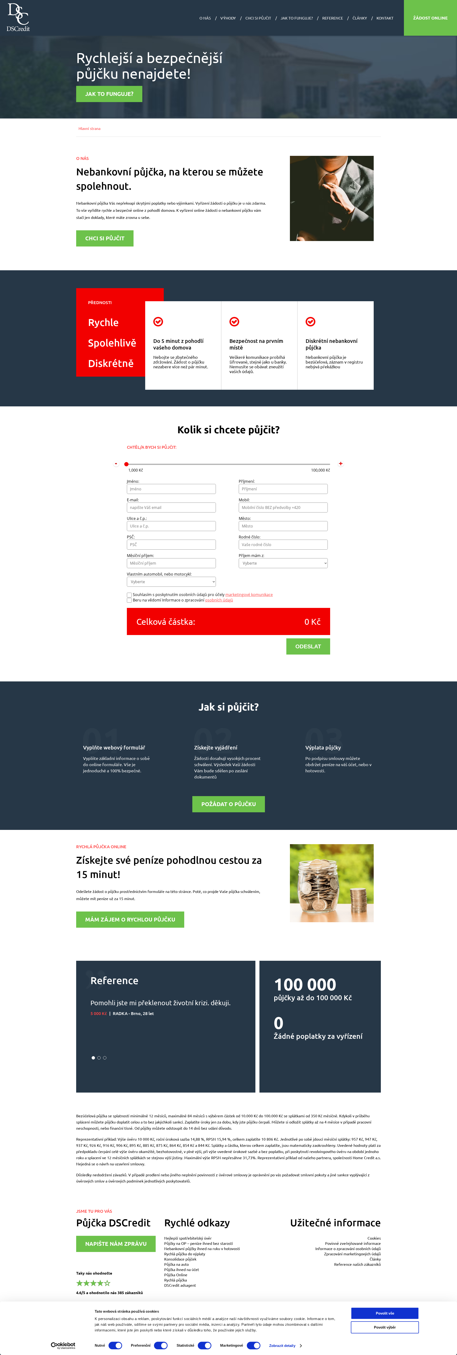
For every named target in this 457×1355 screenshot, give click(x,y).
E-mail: (133, 500)
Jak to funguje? (297, 18)
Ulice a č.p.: (137, 518)
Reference (332, 18)
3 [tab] (104, 1057)
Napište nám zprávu (116, 1243)
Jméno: (133, 481)
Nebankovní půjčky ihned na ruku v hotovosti (202, 1248)
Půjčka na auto (176, 1264)
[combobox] (171, 507)
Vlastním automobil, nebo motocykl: (159, 574)
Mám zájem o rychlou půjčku (130, 919)
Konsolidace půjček (180, 1258)
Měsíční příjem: (140, 555)
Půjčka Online (175, 1274)
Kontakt (385, 18)
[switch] (161, 1345)
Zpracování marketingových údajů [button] (352, 1253)
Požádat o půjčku (228, 804)
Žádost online (430, 17)
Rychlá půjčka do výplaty (184, 1253)
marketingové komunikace (249, 594)
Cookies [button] (374, 1238)
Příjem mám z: (251, 555)
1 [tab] (93, 1057)
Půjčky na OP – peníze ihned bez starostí (198, 1243)
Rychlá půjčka (175, 1279)
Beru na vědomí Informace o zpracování (183, 600)
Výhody (228, 18)
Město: (245, 518)
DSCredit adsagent (180, 1285)
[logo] (18, 17)
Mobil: (244, 500)
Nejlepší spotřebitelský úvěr (188, 1238)
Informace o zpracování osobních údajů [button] (348, 1248)
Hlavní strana (89, 128)
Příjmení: (247, 481)
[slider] (126, 464)
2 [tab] (99, 1057)
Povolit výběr (385, 1327)
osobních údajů (219, 600)
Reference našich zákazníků (357, 1264)
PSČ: (131, 537)
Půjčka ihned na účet (181, 1269)
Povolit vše (385, 1313)
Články (360, 18)
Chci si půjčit (258, 18)
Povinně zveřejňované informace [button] (353, 1243)
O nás (205, 18)
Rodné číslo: (249, 537)
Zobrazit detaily (282, 1346)
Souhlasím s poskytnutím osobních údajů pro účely (203, 594)
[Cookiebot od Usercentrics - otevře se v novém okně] (63, 1345)
